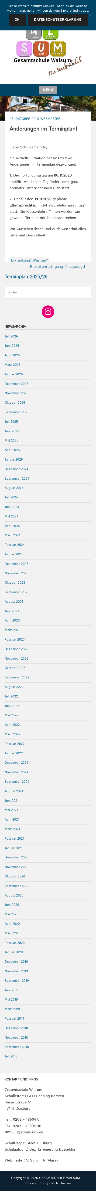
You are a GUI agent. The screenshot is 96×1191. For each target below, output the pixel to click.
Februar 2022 (15, 744)
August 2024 (14, 488)
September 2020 (17, 886)
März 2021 (12, 829)
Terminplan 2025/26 (26, 276)
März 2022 (13, 734)
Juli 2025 (11, 421)
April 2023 (12, 620)
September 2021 (17, 781)
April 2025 (12, 450)
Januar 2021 (13, 848)
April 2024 (12, 526)
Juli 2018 (11, 1056)
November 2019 (16, 971)
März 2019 (12, 1009)
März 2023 (13, 630)
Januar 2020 (14, 952)
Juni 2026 (12, 346)
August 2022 (14, 687)
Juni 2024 (12, 507)
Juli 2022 (11, 696)
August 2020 (14, 895)
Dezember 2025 (16, 384)
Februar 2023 (15, 639)
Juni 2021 (12, 800)
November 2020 (16, 867)
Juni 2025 (12, 431)
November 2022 (16, 658)
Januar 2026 (14, 374)
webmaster (50, 119)
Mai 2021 (11, 810)
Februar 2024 (15, 545)
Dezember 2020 (16, 857)
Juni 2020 (12, 905)
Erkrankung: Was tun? (29, 260)
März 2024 (13, 535)
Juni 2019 (12, 990)
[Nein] (90, 15)
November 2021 (16, 772)
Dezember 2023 (16, 564)
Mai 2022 (11, 715)
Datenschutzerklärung (58, 19)
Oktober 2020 (15, 876)
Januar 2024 (14, 554)
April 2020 (12, 924)
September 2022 (17, 677)
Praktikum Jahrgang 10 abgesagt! (57, 266)
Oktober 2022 (15, 668)
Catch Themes (60, 1183)
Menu (48, 90)
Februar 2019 (14, 1018)
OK (17, 19)
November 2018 (16, 1037)
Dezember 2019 (16, 961)
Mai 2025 (11, 440)
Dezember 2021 (16, 762)
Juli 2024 (11, 497)
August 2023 (14, 601)
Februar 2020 (15, 943)
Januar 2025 (14, 459)
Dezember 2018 (16, 1028)
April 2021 (12, 819)
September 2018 (17, 1047)
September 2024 (17, 478)
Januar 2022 (14, 753)
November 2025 (16, 393)
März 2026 (13, 365)
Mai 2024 (11, 516)
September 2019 (17, 980)
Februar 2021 (14, 838)
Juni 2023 (12, 611)
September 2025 (17, 412)
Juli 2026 (11, 336)
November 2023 (16, 573)
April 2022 (12, 725)
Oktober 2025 (15, 402)
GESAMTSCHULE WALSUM (59, 1178)
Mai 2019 (11, 999)
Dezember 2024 (16, 469)
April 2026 (12, 355)
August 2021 (14, 791)
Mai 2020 (11, 914)
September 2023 (17, 592)
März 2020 (13, 933)
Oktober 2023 (15, 582)
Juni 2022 (12, 706)
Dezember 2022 (16, 649)
